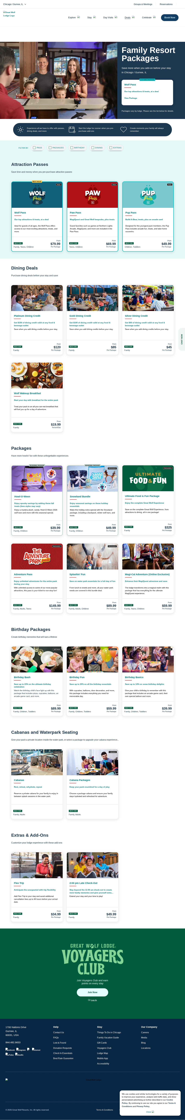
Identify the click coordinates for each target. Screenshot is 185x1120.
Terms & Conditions (104, 1110)
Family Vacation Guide (108, 1037)
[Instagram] (21, 1049)
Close (148, 1112)
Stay (89, 17)
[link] (147, 92)
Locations (145, 1048)
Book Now (169, 17)
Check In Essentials (62, 1053)
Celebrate (147, 17)
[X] (28, 1049)
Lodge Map (102, 1053)
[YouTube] (10, 1054)
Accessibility (103, 1063)
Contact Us (58, 1032)
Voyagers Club (104, 1048)
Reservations (166, 4)
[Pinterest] (36, 1049)
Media (144, 1037)
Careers (145, 1032)
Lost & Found (59, 1043)
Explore (72, 17)
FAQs (56, 1037)
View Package (130, 98)
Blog (143, 1043)
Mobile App (102, 1058)
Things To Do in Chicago (109, 1032)
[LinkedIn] (19, 1054)
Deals (127, 17)
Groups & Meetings (143, 4)
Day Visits (108, 17)
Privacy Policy (143, 1106)
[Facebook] (10, 1049)
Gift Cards (102, 1043)
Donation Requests (62, 1048)
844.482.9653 (13, 1042)
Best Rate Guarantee (63, 1058)
